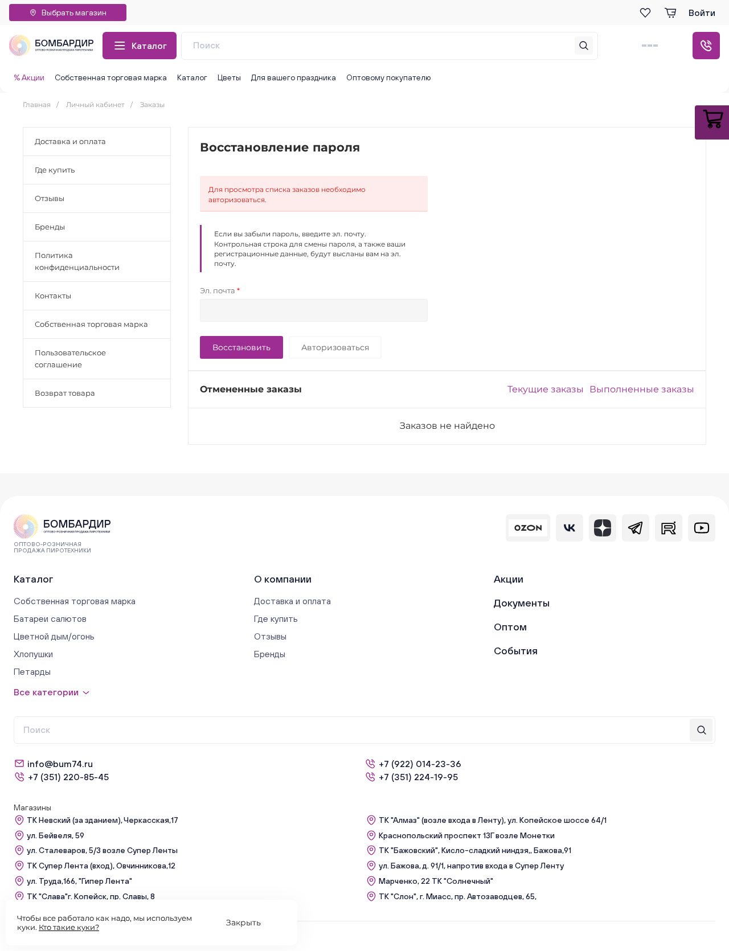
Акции (508, 579)
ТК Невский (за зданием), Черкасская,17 (102, 820)
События (516, 651)
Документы (522, 603)
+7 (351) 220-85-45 (68, 777)
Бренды (50, 226)
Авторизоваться (335, 347)
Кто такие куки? (69, 927)
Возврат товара (65, 392)
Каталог (149, 45)
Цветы (229, 77)
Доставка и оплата (70, 141)
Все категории (46, 692)
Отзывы (49, 198)
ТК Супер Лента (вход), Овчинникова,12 (101, 865)
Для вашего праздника (293, 77)
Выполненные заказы (641, 389)
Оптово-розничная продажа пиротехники (52, 547)
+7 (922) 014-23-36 (420, 764)
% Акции (29, 77)
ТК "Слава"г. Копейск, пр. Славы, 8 (91, 896)
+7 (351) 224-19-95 (418, 777)
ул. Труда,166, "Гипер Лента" (79, 881)
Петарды (32, 671)
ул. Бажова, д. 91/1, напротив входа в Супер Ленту (471, 865)
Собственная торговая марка (111, 77)
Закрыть (243, 922)
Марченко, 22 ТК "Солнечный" (436, 881)
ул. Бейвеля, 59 (55, 835)
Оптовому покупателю (388, 77)
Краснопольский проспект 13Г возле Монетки (467, 835)
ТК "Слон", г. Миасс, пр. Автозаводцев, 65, (457, 896)
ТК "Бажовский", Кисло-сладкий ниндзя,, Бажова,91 (475, 850)
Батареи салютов (50, 618)
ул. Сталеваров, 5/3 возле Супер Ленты (102, 850)
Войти (702, 12)
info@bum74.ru (60, 764)
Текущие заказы (545, 389)
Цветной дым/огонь (54, 636)
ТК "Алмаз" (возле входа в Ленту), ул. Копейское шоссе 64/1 (493, 820)
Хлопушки (33, 654)
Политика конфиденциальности (77, 261)
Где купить (55, 169)
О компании (283, 579)
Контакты (53, 295)
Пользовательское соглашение (70, 358)
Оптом (510, 627)
